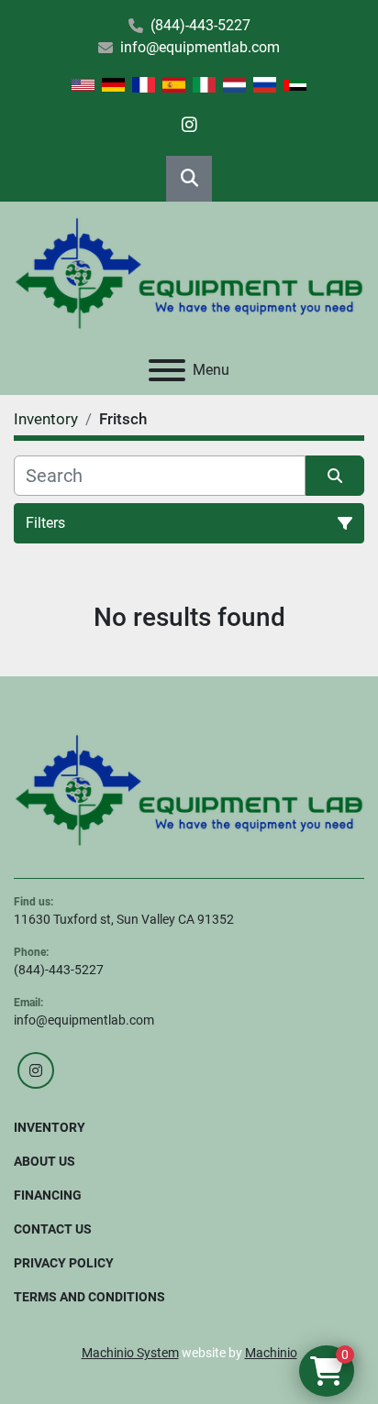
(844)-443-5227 (200, 25)
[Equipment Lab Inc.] (189, 790)
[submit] (335, 475)
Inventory (49, 1127)
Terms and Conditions (89, 1296)
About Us (44, 1161)
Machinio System (130, 1352)
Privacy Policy (64, 1263)
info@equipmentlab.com (200, 47)
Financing (48, 1195)
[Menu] (167, 370)
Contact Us (53, 1229)
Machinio (271, 1352)
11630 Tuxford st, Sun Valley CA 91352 (124, 919)
